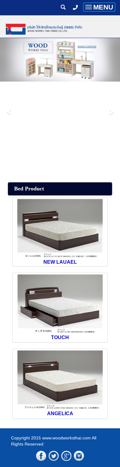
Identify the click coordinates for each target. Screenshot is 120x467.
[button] (9, 108)
